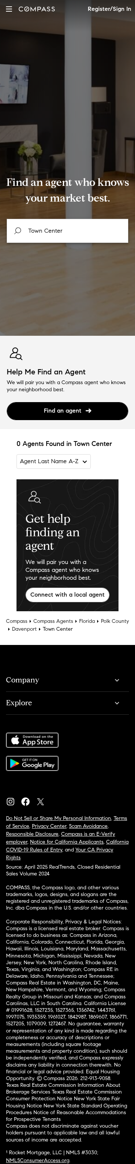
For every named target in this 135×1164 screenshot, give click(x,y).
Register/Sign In (109, 8)
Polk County (115, 621)
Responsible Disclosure (32, 834)
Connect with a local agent (67, 594)
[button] (9, 9)
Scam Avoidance (88, 826)
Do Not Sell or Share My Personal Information (58, 818)
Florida (87, 621)
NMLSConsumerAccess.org (37, 1160)
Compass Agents (53, 621)
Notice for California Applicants (67, 842)
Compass (16, 621)
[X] (43, 799)
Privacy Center (49, 826)
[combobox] (67, 231)
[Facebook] (28, 799)
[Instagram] (13, 799)
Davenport (24, 629)
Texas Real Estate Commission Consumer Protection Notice (64, 1095)
